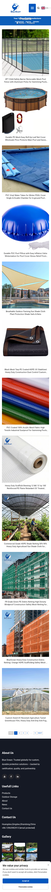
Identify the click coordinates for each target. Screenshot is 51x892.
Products (31, 23)
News (4, 804)
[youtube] (4, 776)
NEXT (40, 733)
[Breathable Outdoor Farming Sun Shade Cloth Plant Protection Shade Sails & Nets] (25, 285)
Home (21, 23)
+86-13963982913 (10, 828)
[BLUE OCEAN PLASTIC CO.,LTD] (16, 8)
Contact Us (7, 808)
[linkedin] (17, 776)
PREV (11, 733)
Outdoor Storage (9, 797)
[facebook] (11, 776)
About (4, 801)
